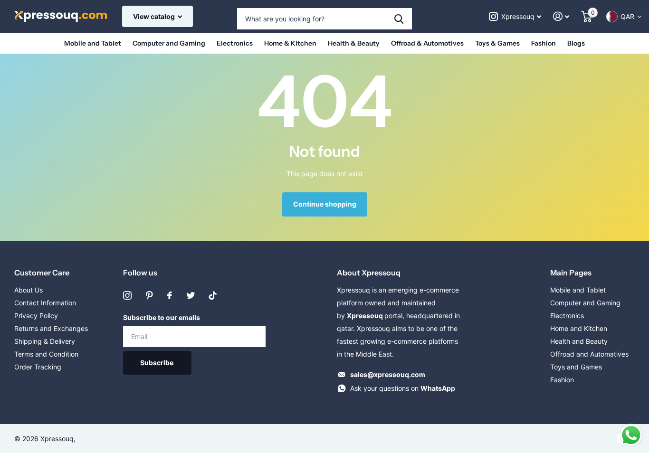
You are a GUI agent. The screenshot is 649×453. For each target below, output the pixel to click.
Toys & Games (497, 43)
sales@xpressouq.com (387, 374)
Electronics (235, 43)
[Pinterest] (149, 295)
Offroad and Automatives (589, 354)
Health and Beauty (579, 341)
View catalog (154, 16)
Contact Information (45, 303)
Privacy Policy (36, 315)
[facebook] (169, 295)
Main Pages (571, 272)
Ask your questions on (402, 388)
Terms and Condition (46, 354)
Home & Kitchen (290, 43)
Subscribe (157, 363)
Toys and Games (576, 367)
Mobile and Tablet (92, 43)
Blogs (576, 43)
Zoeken (399, 18)
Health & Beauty (354, 43)
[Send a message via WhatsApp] (631, 435)
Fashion (543, 43)
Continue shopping (324, 204)
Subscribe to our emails (161, 317)
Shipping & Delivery (44, 341)
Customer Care (41, 272)
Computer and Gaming (169, 43)
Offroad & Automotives (427, 43)
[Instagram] (127, 295)
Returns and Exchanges (51, 328)
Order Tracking (37, 367)
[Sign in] (561, 16)
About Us (28, 290)
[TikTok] (213, 295)
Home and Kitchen (578, 328)
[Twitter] (190, 295)
